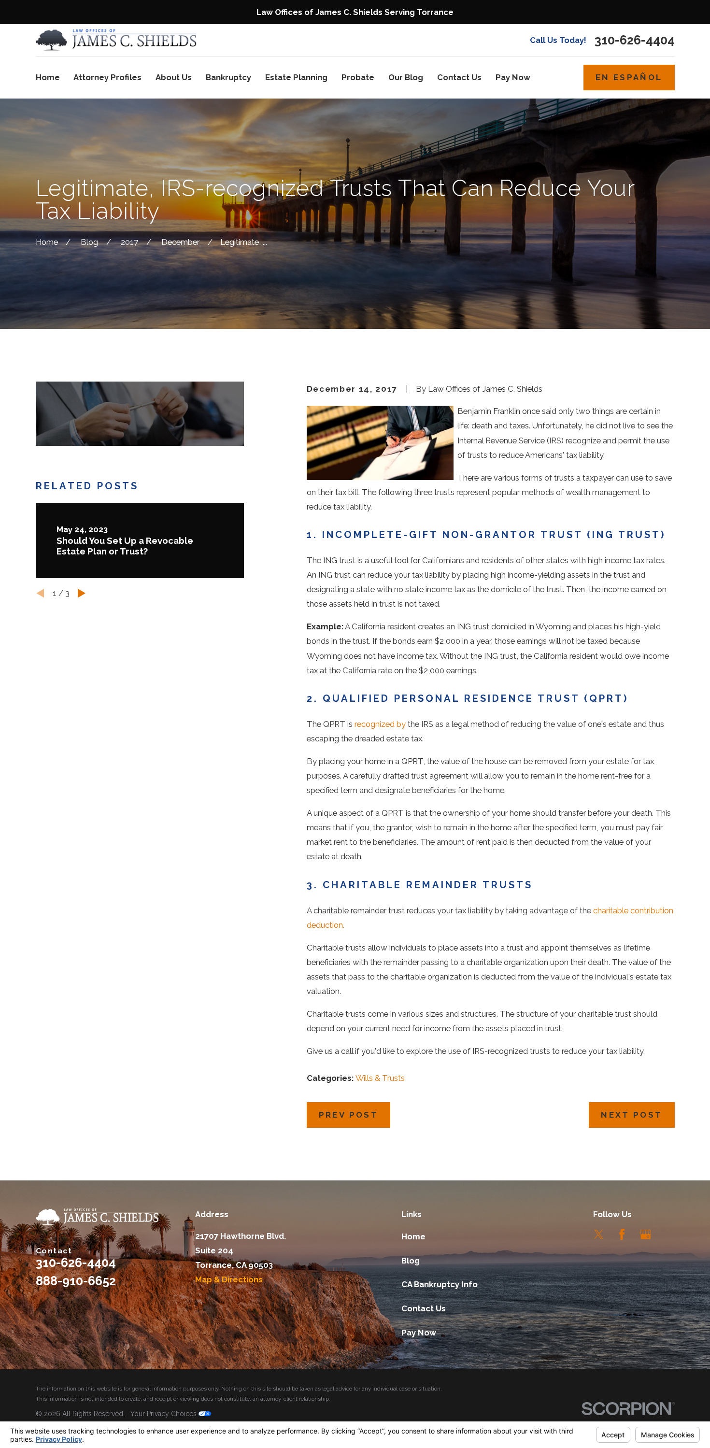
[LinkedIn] (668, 1234)
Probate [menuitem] (357, 77)
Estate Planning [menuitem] (296, 77)
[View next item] (81, 593)
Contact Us (423, 1308)
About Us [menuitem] (174, 77)
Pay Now (418, 1332)
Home (413, 1236)
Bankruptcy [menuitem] (228, 77)
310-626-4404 (635, 40)
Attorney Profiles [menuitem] (107, 77)
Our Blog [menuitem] (405, 77)
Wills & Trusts (380, 1078)
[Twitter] (598, 1234)
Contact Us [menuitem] (459, 77)
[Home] (116, 40)
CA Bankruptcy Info (439, 1284)
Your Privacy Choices (164, 1414)
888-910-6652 (76, 1281)
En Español (629, 77)
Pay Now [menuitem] (513, 77)
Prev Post (348, 1115)
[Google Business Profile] (645, 1234)
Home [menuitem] (48, 77)
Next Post (631, 1115)
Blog (410, 1260)
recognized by (380, 724)
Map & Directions (229, 1279)
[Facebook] (621, 1234)
